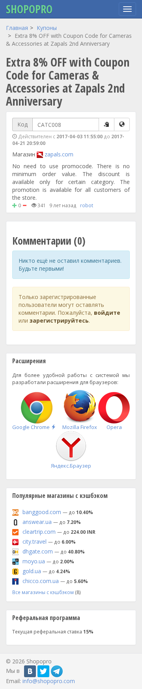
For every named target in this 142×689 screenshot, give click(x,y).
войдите (107, 312)
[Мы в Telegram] (57, 671)
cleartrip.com (39, 531)
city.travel (34, 541)
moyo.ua (33, 561)
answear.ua (37, 522)
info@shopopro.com (48, 681)
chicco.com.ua (40, 581)
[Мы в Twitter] (43, 671)
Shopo (29, 9)
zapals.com (59, 154)
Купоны (47, 28)
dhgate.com (37, 551)
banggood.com (41, 512)
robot (86, 205)
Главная (17, 28)
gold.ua (31, 571)
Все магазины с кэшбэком (43, 592)
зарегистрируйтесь (59, 320)
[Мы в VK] (30, 671)
